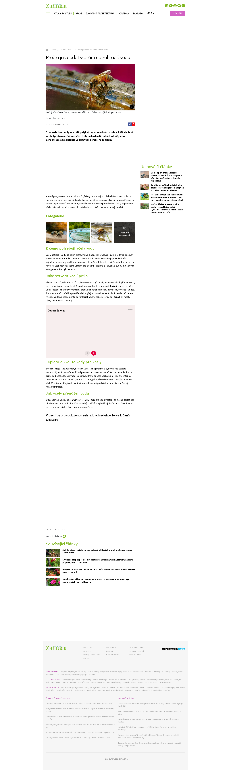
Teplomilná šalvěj (116, 690)
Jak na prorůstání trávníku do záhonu (130, 687)
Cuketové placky (165, 682)
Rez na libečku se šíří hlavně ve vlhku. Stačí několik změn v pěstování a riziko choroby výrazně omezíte (80, 718)
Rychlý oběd (151, 680)
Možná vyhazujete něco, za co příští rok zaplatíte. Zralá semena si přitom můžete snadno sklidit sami (80, 725)
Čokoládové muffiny (83, 680)
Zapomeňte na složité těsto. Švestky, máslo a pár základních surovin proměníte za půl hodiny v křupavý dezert (149, 744)
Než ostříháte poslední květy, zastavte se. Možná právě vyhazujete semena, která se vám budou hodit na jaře (167, 208)
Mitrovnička (146, 690)
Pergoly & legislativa (92, 687)
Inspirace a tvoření (108, 687)
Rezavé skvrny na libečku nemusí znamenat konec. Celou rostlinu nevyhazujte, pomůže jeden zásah (167, 197)
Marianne (109, 651)
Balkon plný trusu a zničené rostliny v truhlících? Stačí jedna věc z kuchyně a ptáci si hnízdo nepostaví (166, 176)
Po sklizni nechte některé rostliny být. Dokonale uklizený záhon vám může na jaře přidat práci (80, 732)
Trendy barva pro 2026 (82, 690)
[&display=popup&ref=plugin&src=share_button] (130, 124)
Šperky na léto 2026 (88, 674)
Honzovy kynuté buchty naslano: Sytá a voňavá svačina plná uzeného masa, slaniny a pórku (149, 712)
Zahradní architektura (100, 13)
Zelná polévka (56, 682)
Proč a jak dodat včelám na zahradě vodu (92, 50)
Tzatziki (142, 680)
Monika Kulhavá (61, 124)
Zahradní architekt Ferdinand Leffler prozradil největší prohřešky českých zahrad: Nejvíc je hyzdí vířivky (150, 704)
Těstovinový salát (113, 682)
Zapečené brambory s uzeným (132, 682)
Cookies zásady (135, 655)
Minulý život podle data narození (58, 674)
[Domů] (56, 648)
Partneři (86, 658)
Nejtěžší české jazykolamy (174, 672)
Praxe (79, 13)
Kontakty (87, 651)
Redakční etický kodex (91, 655)
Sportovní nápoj (151, 682)
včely (49, 529)
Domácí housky (83, 682)
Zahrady (138, 13)
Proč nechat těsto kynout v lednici (72, 672)
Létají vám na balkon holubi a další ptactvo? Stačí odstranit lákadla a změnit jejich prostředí (79, 703)
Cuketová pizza (92, 672)
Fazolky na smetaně (98, 682)
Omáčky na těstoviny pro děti (110, 672)
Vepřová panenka (69, 682)
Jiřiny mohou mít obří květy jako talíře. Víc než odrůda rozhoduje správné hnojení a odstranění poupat (80, 710)
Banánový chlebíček (164, 680)
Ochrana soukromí (136, 651)
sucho (56, 529)
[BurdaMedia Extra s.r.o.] (168, 649)
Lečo (130, 680)
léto (63, 529)
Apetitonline (111, 648)
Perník (135, 680)
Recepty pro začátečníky (117, 680)
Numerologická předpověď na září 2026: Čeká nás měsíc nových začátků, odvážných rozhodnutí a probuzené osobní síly (148, 736)
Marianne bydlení (113, 655)
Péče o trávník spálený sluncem (72, 687)
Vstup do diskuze (54, 536)
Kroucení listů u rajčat (132, 690)
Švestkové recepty (68, 680)
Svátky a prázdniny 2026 (100, 690)
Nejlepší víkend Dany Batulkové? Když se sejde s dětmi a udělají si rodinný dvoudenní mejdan (148, 720)
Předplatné (87, 648)
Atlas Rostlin (63, 13)
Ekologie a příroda (66, 50)
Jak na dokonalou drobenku (132, 672)
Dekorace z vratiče (152, 687)
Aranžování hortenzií (64, 690)
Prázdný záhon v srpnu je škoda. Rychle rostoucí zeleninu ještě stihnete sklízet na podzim (78, 738)
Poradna (123, 13)
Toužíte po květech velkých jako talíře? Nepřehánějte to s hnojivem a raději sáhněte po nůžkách (167, 188)
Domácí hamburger (100, 680)
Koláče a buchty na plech (154, 672)
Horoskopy (76, 674)
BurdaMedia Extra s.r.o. (118, 759)
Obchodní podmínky (136, 648)
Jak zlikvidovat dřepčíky (161, 690)
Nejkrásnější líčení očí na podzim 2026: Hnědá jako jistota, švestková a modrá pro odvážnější (147, 728)
